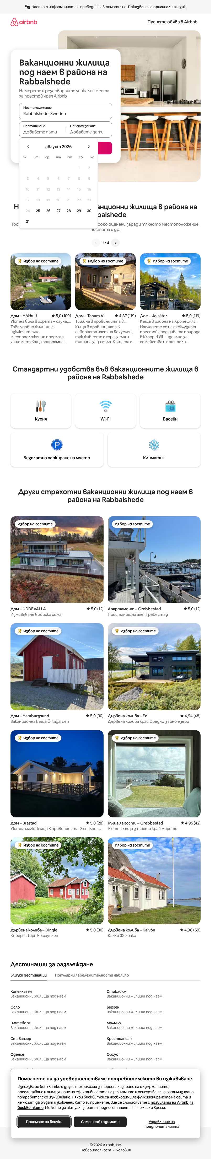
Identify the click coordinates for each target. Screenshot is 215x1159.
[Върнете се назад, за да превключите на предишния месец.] (28, 146)
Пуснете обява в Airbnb (172, 22)
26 (48, 210)
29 (79, 210)
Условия (123, 1150)
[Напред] (115, 243)
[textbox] (42, 132)
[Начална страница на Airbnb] (23, 22)
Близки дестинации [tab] (28, 975)
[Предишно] (96, 243)
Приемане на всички (44, 1121)
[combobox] (65, 113)
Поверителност (95, 1150)
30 (89, 210)
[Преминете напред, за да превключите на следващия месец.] (88, 146)
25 (38, 210)
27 (58, 210)
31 (28, 221)
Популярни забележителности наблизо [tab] (92, 975)
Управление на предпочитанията (161, 1124)
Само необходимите (100, 1121)
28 (69, 210)
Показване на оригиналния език (157, 6)
